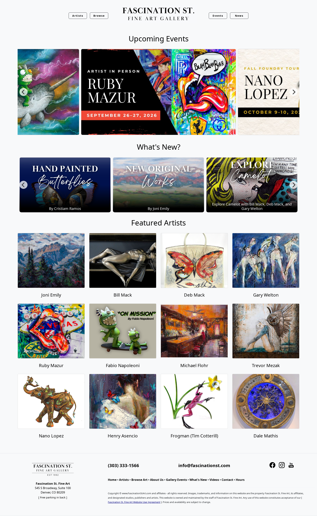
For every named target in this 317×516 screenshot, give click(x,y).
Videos (214, 480)
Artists (124, 480)
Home (112, 480)
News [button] (239, 15)
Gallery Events (176, 480)
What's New (198, 480)
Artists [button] (77, 15)
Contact (227, 480)
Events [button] (218, 15)
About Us (156, 480)
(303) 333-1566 (123, 465)
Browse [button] (99, 15)
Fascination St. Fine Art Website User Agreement (134, 502)
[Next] (293, 92)
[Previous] (23, 92)
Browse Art (139, 480)
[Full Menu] (158, 14)
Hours (240, 480)
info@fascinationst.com (204, 465)
